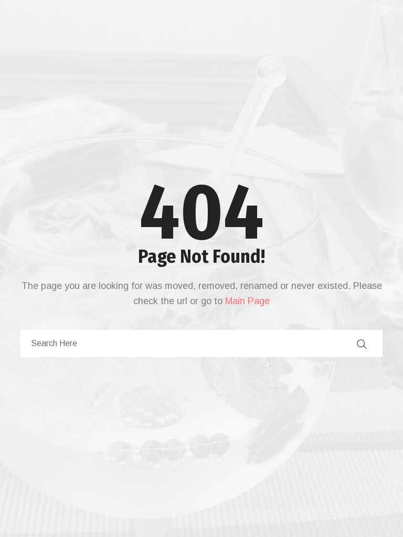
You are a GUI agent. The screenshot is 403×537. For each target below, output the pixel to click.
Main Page (247, 301)
